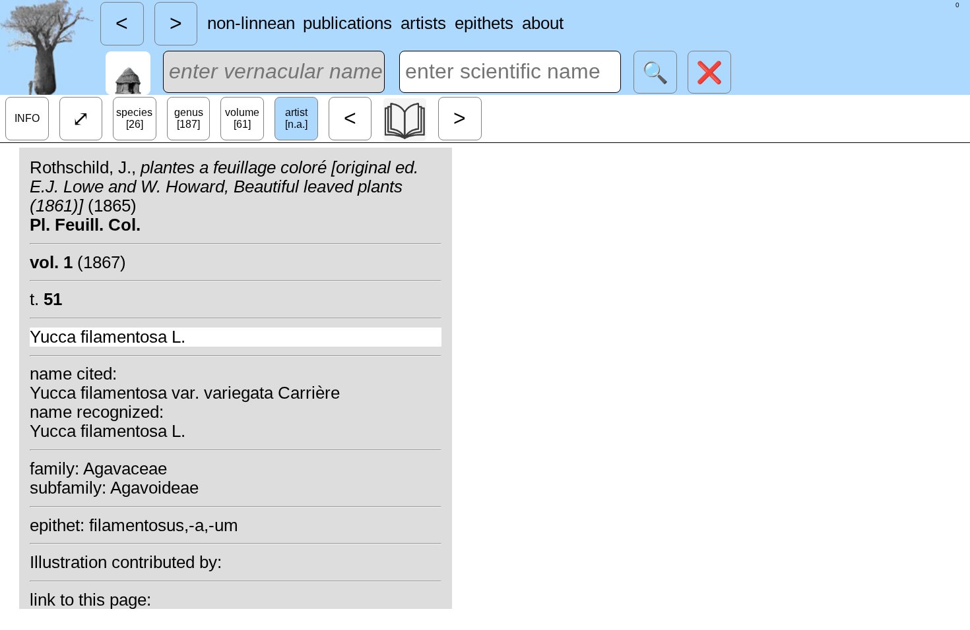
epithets (484, 23)
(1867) (78, 262)
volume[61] (242, 118)
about (543, 23)
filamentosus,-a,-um (163, 525)
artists (423, 23)
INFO (27, 118)
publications (347, 23)
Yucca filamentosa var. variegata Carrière (185, 393)
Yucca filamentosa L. (107, 337)
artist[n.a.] (296, 118)
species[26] (134, 118)
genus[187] (188, 118)
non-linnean (251, 23)
